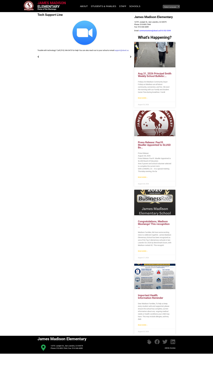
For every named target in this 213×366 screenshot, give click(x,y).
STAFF (122, 6)
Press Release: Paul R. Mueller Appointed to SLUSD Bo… (154, 145)
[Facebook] (157, 341)
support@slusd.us (122, 50)
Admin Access (170, 348)
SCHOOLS (134, 6)
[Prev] (61, 56)
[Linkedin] (172, 341)
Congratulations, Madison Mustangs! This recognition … (154, 224)
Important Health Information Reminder (150, 296)
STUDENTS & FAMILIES (103, 6)
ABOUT (84, 6)
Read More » (142, 98)
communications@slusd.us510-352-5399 (155, 31)
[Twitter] (165, 341)
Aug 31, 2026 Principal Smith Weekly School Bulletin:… (154, 75)
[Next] (108, 56)
